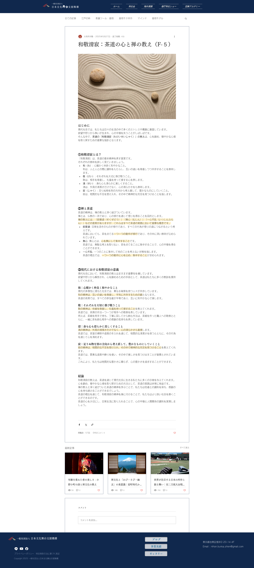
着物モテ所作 (125, 18)
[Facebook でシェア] (79, 424)
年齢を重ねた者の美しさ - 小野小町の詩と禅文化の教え (83, 482)
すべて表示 (184, 448)
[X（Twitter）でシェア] (86, 424)
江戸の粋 (85, 18)
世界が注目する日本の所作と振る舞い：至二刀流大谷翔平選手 (169, 483)
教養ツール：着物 (105, 18)
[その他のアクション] (174, 36)
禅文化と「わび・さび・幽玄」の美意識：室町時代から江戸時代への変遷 (126, 483)
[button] (186, 18)
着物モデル (157, 18)
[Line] (16, 549)
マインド (142, 18)
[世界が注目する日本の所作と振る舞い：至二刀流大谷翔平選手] (170, 463)
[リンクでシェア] (92, 424)
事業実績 (156, 546)
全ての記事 (70, 18)
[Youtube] (21, 549)
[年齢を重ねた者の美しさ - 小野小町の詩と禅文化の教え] (84, 463)
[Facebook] (27, 549)
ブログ (156, 539)
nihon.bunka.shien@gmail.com (227, 546)
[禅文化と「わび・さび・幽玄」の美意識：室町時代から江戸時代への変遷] (127, 463)
